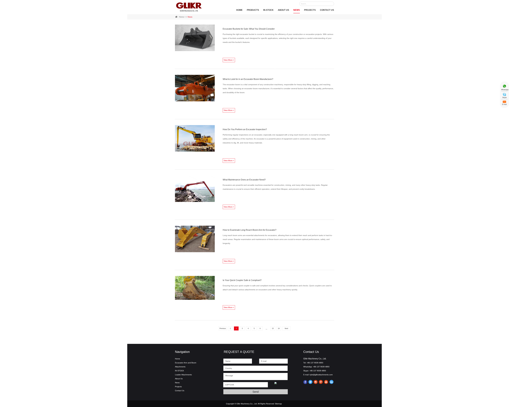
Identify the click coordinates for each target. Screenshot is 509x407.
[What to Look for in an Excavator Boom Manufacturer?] (195, 88)
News (296, 10)
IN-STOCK (268, 10)
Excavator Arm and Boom (185, 363)
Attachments (180, 367)
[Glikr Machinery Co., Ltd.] (189, 6)
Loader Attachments (183, 375)
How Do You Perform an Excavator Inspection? (245, 129)
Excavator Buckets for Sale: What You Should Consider (249, 29)
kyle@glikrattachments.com (321, 375)
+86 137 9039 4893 (321, 367)
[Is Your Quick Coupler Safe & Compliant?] (195, 288)
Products (253, 10)
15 (273, 328)
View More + (229, 60)
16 (279, 328)
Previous (223, 328)
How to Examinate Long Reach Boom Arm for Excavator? (249, 230)
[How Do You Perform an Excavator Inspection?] (195, 138)
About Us (283, 10)
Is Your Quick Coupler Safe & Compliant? (242, 280)
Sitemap (278, 404)
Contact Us (327, 10)
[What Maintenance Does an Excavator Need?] (195, 188)
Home (239, 10)
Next (286, 328)
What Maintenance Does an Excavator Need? (244, 180)
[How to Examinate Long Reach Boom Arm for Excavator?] (195, 239)
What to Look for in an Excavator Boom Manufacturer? (248, 79)
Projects (310, 10)
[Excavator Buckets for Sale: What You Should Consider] (195, 38)
